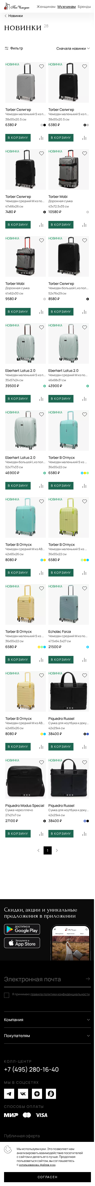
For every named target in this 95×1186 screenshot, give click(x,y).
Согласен (47, 1177)
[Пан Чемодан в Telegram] (9, 1094)
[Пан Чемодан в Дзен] (37, 1094)
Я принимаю (51, 994)
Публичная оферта (22, 1136)
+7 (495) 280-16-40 (31, 1069)
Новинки (15, 15)
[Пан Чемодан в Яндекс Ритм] (51, 1094)
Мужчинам (67, 6)
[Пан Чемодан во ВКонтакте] (23, 1094)
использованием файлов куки (37, 1164)
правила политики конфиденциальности (60, 994)
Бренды (84, 6)
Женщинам (46, 6)
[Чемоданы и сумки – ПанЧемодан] (16, 6)
